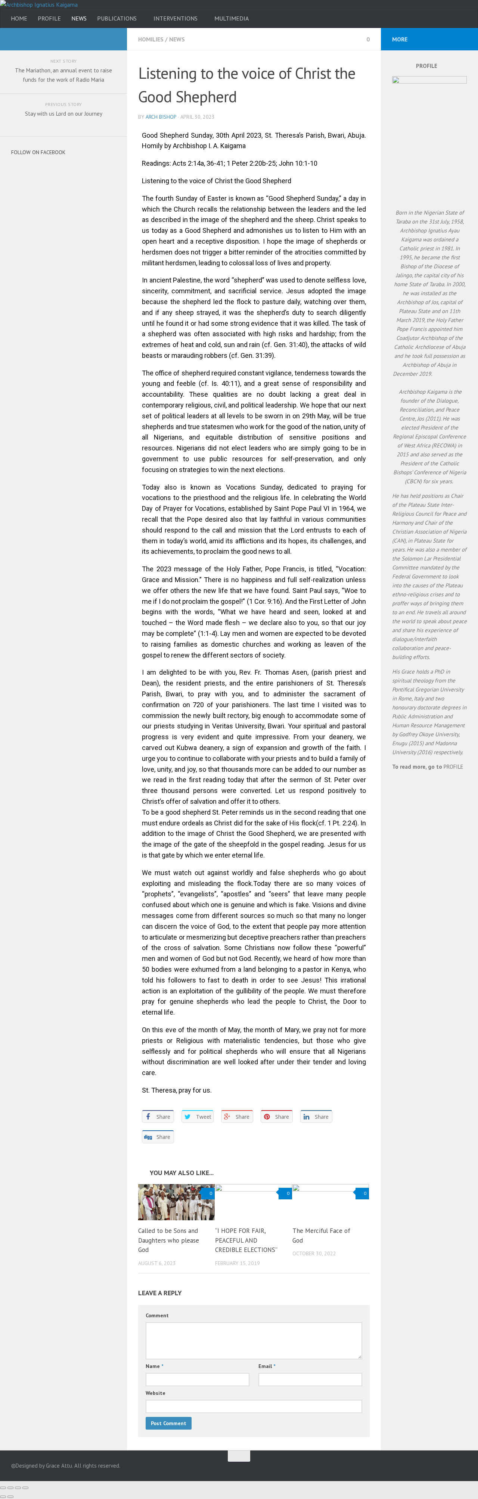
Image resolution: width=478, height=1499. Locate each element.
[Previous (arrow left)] (3, 1497)
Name (154, 1366)
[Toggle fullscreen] (18, 1488)
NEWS (79, 18)
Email (266, 1366)
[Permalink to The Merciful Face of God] (330, 1202)
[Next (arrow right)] (10, 1497)
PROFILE (49, 18)
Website (155, 1393)
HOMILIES (151, 39)
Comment (157, 1315)
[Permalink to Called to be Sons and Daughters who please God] (176, 1202)
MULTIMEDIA (231, 18)
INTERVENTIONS (175, 18)
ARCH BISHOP (161, 116)
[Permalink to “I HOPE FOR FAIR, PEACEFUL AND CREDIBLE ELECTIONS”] (253, 1202)
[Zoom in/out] (25, 1488)
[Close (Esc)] (3, 1488)
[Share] (10, 1488)
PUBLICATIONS (117, 18)
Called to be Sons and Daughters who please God (168, 1240)
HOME (19, 18)
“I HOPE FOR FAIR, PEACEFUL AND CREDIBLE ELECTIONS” (246, 1240)
